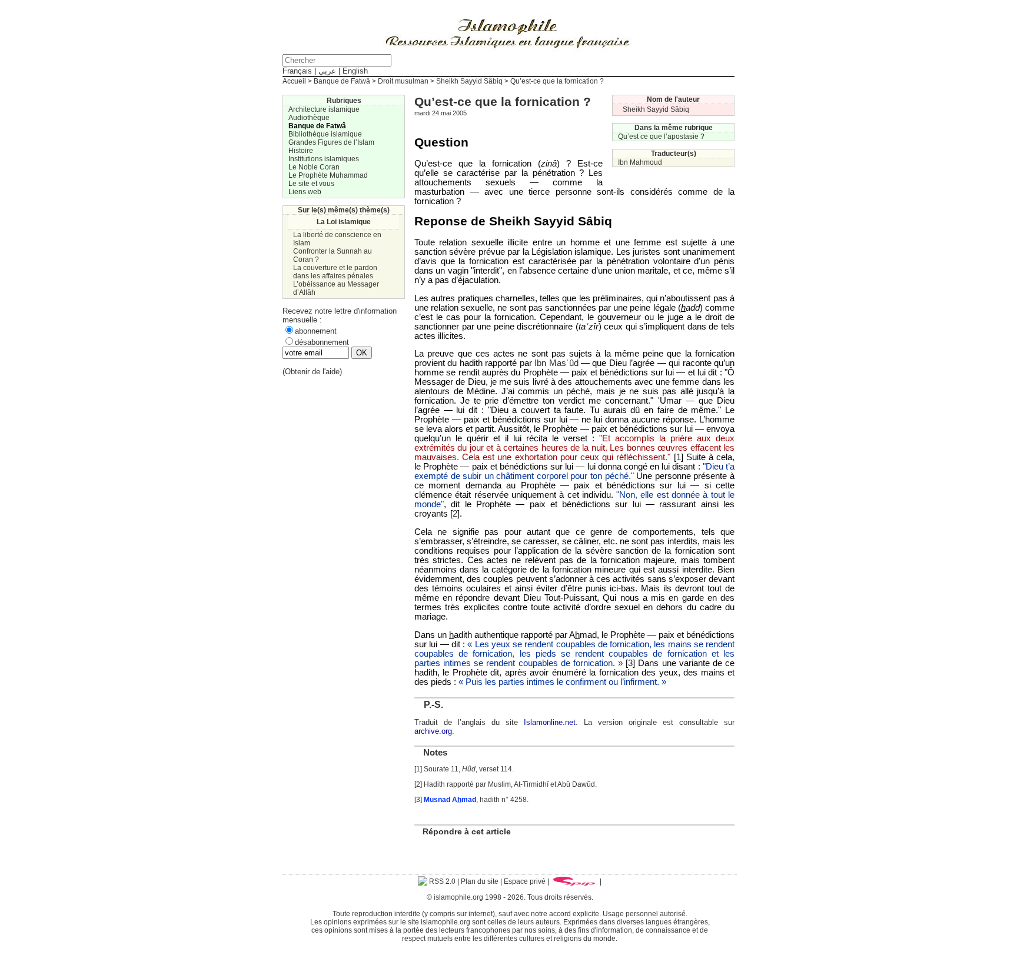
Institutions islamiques (323, 159)
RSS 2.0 (441, 881)
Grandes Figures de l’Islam (331, 142)
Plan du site (479, 881)
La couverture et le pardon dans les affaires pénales (335, 272)
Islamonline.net (550, 722)
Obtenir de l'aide (312, 371)
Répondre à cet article (467, 831)
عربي (327, 70)
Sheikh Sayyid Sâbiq (469, 81)
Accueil (294, 81)
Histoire (300, 151)
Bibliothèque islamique (325, 134)
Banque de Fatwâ (342, 81)
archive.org (433, 731)
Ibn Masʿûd (556, 363)
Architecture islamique (324, 109)
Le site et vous (311, 183)
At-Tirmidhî (531, 784)
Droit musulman (403, 81)
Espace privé (525, 881)
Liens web (304, 192)
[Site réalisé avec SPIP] (574, 881)
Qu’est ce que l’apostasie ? (661, 136)
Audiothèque (309, 118)
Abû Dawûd (576, 784)
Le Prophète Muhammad (328, 175)
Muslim (499, 784)
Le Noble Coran (314, 167)
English (355, 70)
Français (297, 70)
